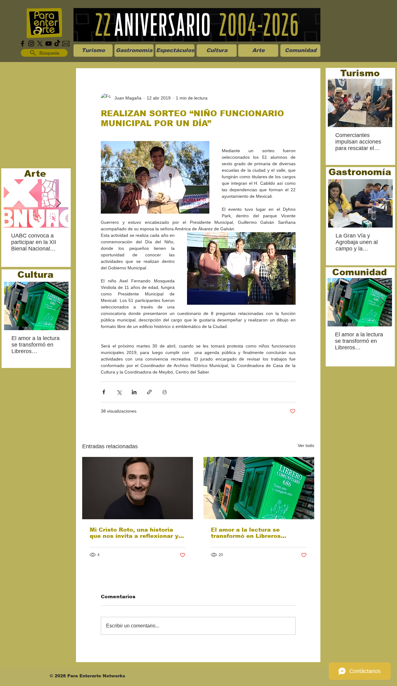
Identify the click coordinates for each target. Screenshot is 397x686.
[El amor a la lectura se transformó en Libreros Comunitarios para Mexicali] (258, 488)
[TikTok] (57, 43)
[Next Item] (58, 203)
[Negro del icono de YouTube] (48, 43)
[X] (40, 43)
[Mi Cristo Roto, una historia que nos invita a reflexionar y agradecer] (137, 488)
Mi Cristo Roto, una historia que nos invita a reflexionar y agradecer (134, 533)
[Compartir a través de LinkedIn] (134, 392)
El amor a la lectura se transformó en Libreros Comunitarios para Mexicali (253, 533)
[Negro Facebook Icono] (22, 43)
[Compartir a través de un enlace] (149, 392)
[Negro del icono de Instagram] (31, 43)
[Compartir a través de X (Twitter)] (119, 392)
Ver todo (306, 445)
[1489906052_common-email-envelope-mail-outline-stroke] (66, 43)
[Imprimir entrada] (164, 392)
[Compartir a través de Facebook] (104, 392)
